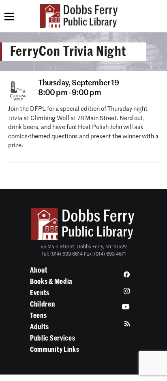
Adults (39, 326)
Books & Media (51, 281)
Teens (38, 315)
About (39, 270)
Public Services (52, 338)
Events (39, 292)
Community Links (54, 349)
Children (42, 304)
